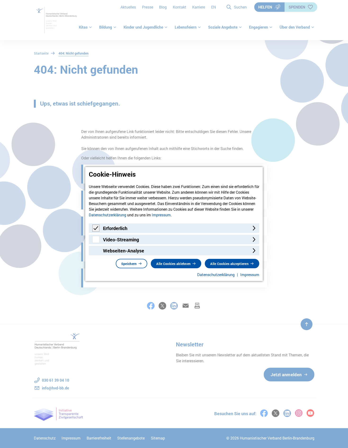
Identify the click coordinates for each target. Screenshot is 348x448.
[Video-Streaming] (95, 241)
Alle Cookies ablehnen (173, 263)
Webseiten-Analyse (123, 250)
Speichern (129, 263)
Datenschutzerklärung (107, 214)
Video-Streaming (121, 239)
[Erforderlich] (95, 230)
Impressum (161, 214)
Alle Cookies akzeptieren (229, 263)
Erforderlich (115, 228)
